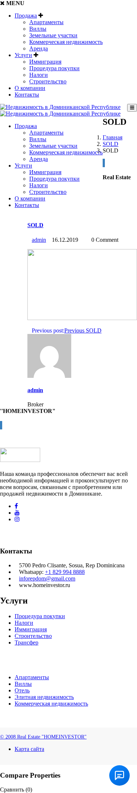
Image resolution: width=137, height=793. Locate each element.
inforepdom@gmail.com (47, 578)
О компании (30, 88)
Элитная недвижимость (44, 697)
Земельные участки (53, 35)
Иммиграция (45, 62)
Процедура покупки (54, 68)
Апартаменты (46, 22)
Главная (112, 137)
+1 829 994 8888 (65, 572)
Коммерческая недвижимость (66, 42)
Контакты (27, 94)
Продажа (26, 15)
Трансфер (26, 642)
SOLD (110, 144)
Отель (22, 690)
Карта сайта (29, 749)
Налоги (38, 75)
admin (39, 240)
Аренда (38, 48)
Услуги (23, 55)
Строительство (47, 81)
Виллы (37, 29)
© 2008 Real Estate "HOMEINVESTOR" (43, 737)
